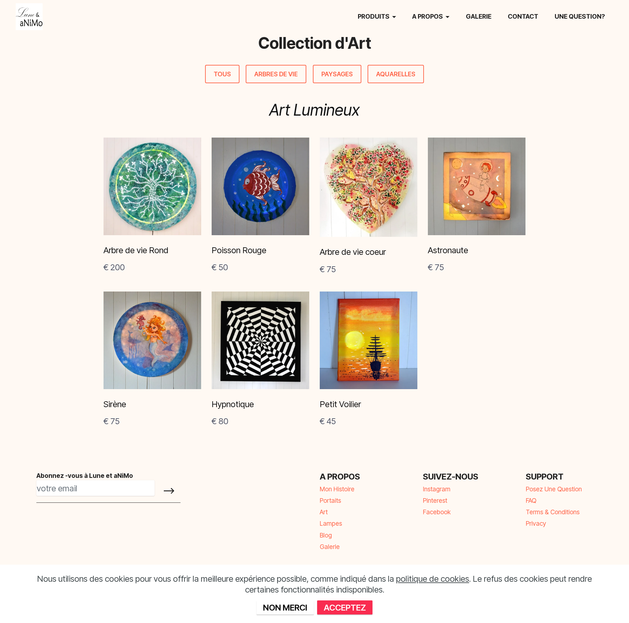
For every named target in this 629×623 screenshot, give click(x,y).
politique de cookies (432, 579)
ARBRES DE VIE (276, 74)
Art (324, 512)
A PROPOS (427, 16)
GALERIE (478, 16)
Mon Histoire (337, 489)
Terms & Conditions (553, 512)
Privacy (536, 523)
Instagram (436, 489)
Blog (326, 535)
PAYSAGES (337, 74)
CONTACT (523, 16)
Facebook (437, 512)
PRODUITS (374, 16)
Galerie (330, 547)
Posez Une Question (554, 489)
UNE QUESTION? (580, 16)
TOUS (222, 74)
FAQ (531, 500)
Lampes (331, 523)
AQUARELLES (395, 74)
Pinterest (435, 500)
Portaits (330, 500)
